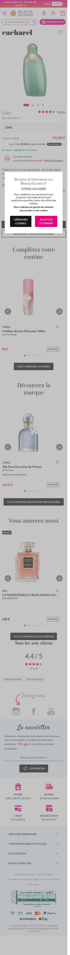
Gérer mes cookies (21, 221)
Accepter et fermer (46, 221)
